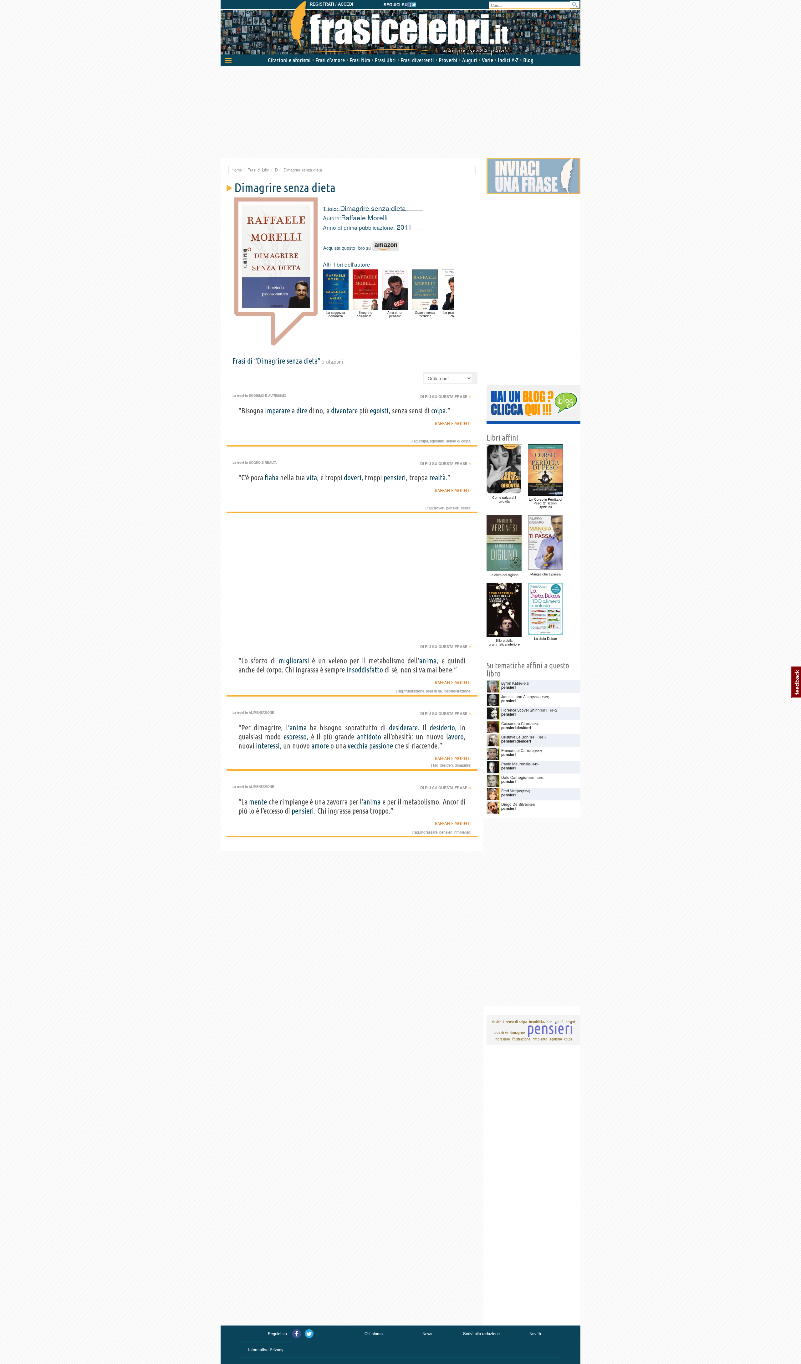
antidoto (369, 737)
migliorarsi (294, 660)
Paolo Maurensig (515, 763)
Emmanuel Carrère (517, 750)
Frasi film (359, 60)
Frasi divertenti (417, 60)
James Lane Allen (516, 696)
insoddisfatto (364, 670)
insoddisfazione (457, 690)
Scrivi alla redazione (481, 1333)
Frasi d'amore (330, 60)
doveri (352, 477)
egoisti (379, 410)
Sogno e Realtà (263, 462)
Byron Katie (511, 683)
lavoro (455, 737)
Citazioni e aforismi (289, 60)
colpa (438, 410)
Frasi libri (385, 60)
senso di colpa (458, 440)
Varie (487, 60)
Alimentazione (261, 712)
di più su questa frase (446, 396)
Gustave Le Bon (514, 736)
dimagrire (462, 765)
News (427, 1333)
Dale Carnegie (513, 777)
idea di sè (434, 690)
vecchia (358, 746)
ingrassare (428, 832)
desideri (446, 765)
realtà (437, 477)
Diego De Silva (514, 804)
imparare (277, 410)
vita (311, 477)
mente (258, 802)
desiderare (403, 727)
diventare (344, 410)
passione (381, 746)
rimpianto (462, 832)
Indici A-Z (508, 60)
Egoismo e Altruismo (267, 395)
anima (427, 660)
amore (320, 746)
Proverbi (448, 60)
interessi (268, 746)
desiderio (442, 727)
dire (301, 410)
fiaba (271, 477)
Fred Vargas (511, 790)
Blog (528, 60)
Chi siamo (374, 1333)
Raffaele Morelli (364, 217)
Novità (535, 1333)
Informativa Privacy (265, 1349)
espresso (295, 737)
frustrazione (414, 690)
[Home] (400, 28)
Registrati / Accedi (331, 4)
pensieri (395, 477)
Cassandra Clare (515, 723)
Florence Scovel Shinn (520, 710)
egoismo (437, 440)
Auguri (469, 60)
